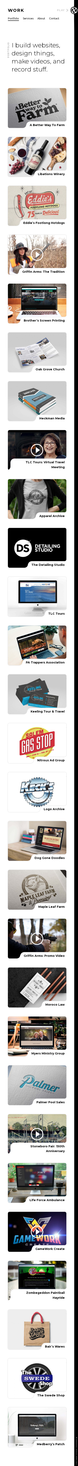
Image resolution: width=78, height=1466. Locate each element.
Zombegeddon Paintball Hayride (37, 1281)
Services (28, 18)
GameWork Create (37, 1232)
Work (16, 10)
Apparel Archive (37, 499)
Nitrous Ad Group (37, 743)
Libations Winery (37, 157)
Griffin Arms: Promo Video (37, 938)
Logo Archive (37, 792)
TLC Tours (37, 597)
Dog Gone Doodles (37, 841)
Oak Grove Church (37, 352)
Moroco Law (37, 987)
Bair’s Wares (37, 1329)
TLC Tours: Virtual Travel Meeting (37, 450)
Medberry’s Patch (37, 1427)
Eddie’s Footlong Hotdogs (37, 206)
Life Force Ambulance (37, 1183)
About (41, 18)
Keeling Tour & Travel (37, 694)
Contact (54, 18)
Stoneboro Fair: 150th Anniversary (37, 1134)
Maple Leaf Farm (37, 890)
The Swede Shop (37, 1378)
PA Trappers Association (37, 645)
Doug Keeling (74, 10)
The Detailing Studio (37, 548)
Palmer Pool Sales (37, 1085)
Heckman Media (37, 401)
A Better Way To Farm (37, 108)
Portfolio (13, 18)
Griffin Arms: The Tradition (37, 255)
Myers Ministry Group (37, 1036)
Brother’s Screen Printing (37, 303)
